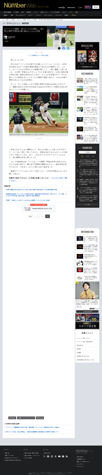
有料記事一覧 (80, 345)
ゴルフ (63, 12)
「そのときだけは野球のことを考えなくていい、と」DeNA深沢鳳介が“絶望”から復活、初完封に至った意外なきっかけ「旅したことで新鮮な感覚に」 (88, 190)
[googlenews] (63, 456)
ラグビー (30, 15)
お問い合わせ (80, 456)
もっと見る (87, 204)
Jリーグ (36, 12)
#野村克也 (40, 418)
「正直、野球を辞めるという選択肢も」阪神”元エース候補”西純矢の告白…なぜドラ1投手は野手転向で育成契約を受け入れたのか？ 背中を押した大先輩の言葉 (88, 163)
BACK (30, 216)
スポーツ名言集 (28, 458)
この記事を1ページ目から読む (39, 55)
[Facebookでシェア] (63, 48)
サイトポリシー (80, 464)
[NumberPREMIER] (87, 7)
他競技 (66, 15)
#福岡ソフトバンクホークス (26, 418)
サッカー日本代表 (55, 12)
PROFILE (6, 41)
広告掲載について (81, 459)
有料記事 (74, 15)
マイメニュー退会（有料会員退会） (85, 341)
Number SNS (47, 453)
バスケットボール (48, 15)
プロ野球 (16, 12)
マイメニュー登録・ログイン (83, 338)
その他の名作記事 (87, 311)
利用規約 (79, 349)
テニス (71, 12)
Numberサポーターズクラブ (11, 458)
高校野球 (29, 12)
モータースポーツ (20, 15)
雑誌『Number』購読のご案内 (31, 453)
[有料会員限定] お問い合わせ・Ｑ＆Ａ (85, 359)
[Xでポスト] (59, 48)
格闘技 (5, 15)
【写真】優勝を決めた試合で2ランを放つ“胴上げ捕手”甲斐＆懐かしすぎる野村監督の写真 (31, 189)
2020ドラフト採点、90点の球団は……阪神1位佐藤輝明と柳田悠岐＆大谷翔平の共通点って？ (32, 431)
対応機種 (79, 352)
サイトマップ (80, 466)
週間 (93, 156)
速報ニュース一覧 (9, 455)
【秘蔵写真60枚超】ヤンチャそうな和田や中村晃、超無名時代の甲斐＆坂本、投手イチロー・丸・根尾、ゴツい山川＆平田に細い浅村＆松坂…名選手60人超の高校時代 (36, 194)
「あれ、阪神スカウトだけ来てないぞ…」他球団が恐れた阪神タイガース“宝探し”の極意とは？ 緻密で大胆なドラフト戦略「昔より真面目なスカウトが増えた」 (88, 173)
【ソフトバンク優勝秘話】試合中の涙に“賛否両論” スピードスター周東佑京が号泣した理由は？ (32, 427)
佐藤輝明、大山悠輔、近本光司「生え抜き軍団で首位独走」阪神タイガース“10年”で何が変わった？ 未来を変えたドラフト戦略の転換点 (88, 182)
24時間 (87, 156)
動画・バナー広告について (83, 461)
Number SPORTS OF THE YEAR (13, 460)
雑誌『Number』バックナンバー (32, 455)
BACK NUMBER (25, 23)
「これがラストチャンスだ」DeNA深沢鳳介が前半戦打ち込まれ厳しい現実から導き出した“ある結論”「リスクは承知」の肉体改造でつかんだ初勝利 (88, 198)
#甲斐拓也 (12, 418)
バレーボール (58, 15)
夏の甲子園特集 (7, 12)
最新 (82, 156)
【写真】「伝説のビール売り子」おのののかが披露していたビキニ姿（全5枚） (28, 200)
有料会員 (96, 7)
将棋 (12, 15)
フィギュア (38, 15)
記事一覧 (7, 453)
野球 (7, 19)
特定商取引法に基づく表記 (83, 356)
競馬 (77, 12)
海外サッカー (44, 12)
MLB (22, 12)
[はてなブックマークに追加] (68, 48)
